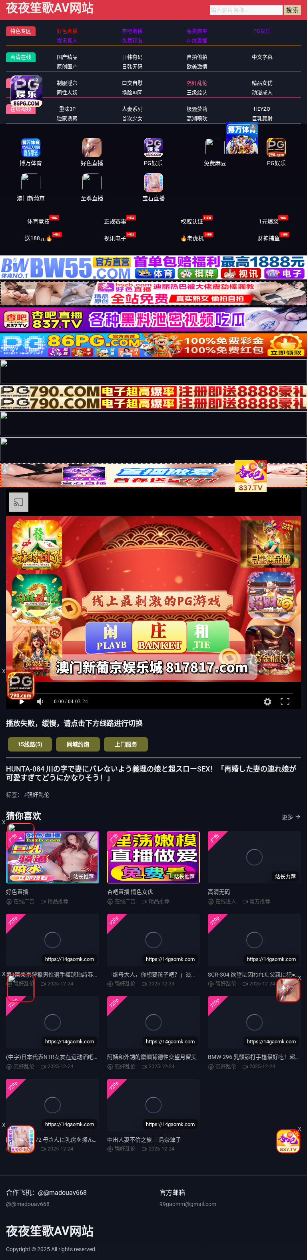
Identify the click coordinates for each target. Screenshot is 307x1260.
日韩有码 (132, 57)
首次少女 (132, 119)
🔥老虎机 (192, 238)
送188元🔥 (38, 238)
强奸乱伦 (197, 83)
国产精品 (67, 57)
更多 (287, 817)
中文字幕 (262, 57)
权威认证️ (192, 221)
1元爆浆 (269, 221)
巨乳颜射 (262, 119)
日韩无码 (132, 67)
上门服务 (126, 744)
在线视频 (20, 109)
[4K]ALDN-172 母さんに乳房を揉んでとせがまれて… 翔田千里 (82, 1139)
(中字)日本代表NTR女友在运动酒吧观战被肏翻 (64, 1057)
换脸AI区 (132, 93)
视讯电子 (115, 238)
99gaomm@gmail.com (187, 1204)
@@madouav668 (28, 1204)
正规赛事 (115, 221)
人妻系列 (132, 109)
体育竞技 (38, 221)
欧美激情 (197, 67)
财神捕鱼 (268, 238)
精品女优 (262, 83)
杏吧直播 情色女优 (130, 892)
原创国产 (67, 67)
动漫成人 (262, 93)
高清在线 (20, 57)
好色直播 (17, 892)
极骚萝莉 (197, 109)
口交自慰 (132, 83)
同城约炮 (78, 744)
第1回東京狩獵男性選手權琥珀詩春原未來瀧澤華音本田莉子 (80, 974)
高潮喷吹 (197, 119)
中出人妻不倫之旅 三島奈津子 (144, 1139)
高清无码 (219, 892)
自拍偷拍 (197, 57)
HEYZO (262, 109)
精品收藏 (20, 83)
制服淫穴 (67, 83)
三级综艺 (197, 93)
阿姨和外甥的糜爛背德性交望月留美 (152, 1057)
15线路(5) (30, 744)
